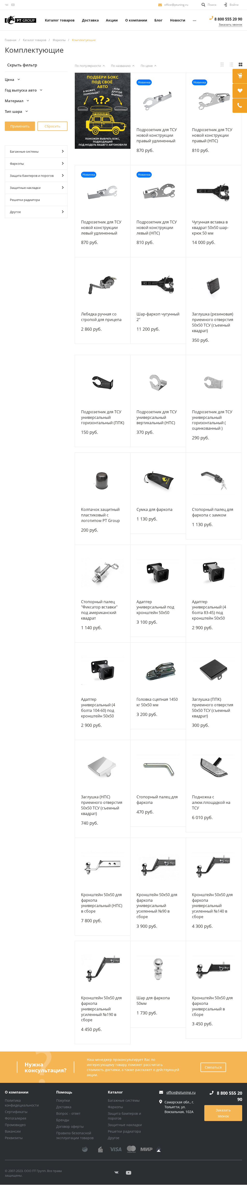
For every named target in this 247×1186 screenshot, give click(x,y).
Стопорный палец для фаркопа (157, 799)
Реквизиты (14, 1138)
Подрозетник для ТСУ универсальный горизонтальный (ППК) (102, 417)
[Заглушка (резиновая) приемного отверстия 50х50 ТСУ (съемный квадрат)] (213, 285)
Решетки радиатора (25, 200)
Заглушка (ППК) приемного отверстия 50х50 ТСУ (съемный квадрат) (212, 708)
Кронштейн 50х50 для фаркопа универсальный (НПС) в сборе (101, 903)
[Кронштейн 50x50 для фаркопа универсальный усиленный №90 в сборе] (158, 865)
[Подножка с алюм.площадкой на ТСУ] (213, 767)
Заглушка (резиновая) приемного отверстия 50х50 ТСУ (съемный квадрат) (212, 322)
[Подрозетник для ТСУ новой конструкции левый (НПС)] (158, 192)
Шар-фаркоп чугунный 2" (158, 316)
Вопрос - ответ (68, 1113)
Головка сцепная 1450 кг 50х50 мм (157, 702)
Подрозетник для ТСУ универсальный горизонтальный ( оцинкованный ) (212, 420)
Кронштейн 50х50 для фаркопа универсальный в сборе (212, 1006)
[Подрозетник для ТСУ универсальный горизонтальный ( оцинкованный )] (213, 382)
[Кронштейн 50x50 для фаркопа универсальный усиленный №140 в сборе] (213, 865)
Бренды (62, 1120)
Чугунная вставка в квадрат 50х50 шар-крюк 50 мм (210, 227)
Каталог (115, 1092)
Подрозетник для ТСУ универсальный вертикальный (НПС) (157, 417)
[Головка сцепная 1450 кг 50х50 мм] (158, 670)
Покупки (63, 1100)
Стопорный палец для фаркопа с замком (212, 512)
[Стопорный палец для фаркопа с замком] (213, 480)
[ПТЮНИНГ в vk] (6, 5)
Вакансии (13, 1131)
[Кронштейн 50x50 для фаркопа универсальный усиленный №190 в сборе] (102, 968)
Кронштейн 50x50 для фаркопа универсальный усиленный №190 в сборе (101, 1008)
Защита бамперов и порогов (32, 175)
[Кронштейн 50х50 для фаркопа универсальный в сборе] (213, 968)
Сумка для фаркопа (154, 509)
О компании (16, 1092)
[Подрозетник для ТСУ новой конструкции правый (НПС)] (213, 100)
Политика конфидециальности (22, 1102)
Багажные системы (24, 151)
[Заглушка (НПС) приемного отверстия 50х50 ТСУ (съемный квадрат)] (102, 767)
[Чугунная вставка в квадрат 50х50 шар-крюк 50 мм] (213, 192)
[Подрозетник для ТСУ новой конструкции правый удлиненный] (158, 100)
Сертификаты (16, 1111)
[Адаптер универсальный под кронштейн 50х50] (158, 572)
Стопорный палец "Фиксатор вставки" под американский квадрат (99, 610)
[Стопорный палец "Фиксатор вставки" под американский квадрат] (102, 572)
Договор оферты (70, 1126)
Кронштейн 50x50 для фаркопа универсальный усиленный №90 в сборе (157, 905)
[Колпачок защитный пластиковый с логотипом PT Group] (102, 480)
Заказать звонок (223, 1113)
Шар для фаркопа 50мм (153, 1000)
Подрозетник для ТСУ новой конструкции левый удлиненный (101, 227)
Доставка (63, 1107)
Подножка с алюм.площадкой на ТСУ (211, 802)
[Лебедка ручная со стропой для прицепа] (102, 285)
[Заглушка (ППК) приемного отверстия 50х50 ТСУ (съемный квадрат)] (213, 670)
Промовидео (15, 1124)
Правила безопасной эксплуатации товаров (75, 1135)
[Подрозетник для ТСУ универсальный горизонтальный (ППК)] (102, 382)
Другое (15, 212)
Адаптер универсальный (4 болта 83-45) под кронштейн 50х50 (209, 610)
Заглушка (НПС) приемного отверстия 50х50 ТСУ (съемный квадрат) (101, 805)
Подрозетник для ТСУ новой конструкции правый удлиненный (157, 135)
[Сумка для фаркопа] (158, 480)
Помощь (64, 1092)
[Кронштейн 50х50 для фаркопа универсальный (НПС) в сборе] (102, 865)
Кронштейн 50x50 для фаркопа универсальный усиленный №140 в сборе (212, 905)
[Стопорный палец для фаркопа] (158, 767)
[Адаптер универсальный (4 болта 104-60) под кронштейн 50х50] (102, 670)
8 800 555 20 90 (228, 19)
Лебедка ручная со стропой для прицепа (101, 316)
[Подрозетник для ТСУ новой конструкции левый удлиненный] (102, 192)
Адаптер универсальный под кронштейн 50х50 (155, 607)
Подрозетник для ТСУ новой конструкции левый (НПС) (157, 227)
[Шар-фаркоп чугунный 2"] (158, 285)
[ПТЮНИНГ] (20, 20)
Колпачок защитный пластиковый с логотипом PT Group (100, 515)
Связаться (213, 1067)
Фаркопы (17, 163)
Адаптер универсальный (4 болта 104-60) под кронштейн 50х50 (98, 708)
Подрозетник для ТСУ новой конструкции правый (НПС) (212, 135)
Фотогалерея (15, 1118)
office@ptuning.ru (176, 5)
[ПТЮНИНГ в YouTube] (12, 5)
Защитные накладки (25, 188)
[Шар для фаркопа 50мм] (158, 968)
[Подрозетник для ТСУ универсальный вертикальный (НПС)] (158, 382)
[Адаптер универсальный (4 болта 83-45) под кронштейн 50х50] (213, 572)
